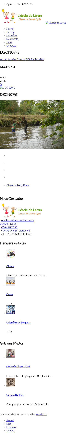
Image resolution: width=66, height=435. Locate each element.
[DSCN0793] (7, 88)
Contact (10, 430)
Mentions (11, 427)
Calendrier (11, 35)
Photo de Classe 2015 (18, 366)
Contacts (11, 45)
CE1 (27, 59)
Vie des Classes (16, 59)
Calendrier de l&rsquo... (18, 322)
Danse (9, 294)
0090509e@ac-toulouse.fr (15, 230)
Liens (9, 42)
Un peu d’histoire (15, 395)
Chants (10, 266)
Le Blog (10, 32)
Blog (8, 424)
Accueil (10, 29)
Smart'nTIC (41, 414)
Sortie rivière (37, 59)
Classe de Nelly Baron (17, 185)
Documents (12, 39)
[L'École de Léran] (33, 23)
